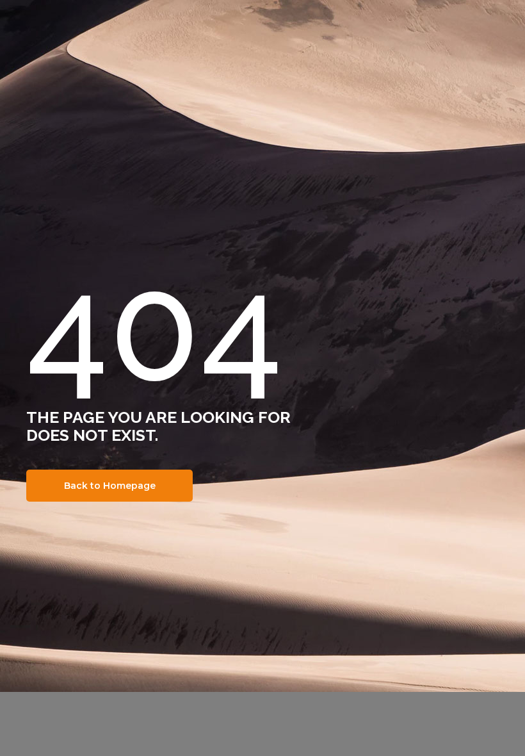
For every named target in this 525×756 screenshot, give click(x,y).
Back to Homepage (110, 485)
